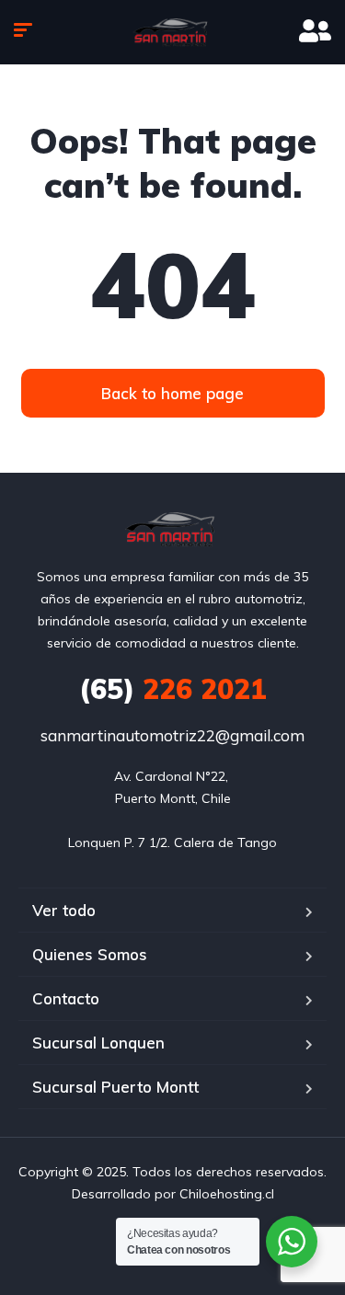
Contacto (65, 998)
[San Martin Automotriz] (172, 32)
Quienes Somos (89, 954)
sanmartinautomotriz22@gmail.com (172, 735)
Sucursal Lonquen (98, 1042)
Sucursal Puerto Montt (115, 1086)
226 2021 (173, 688)
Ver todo (64, 910)
